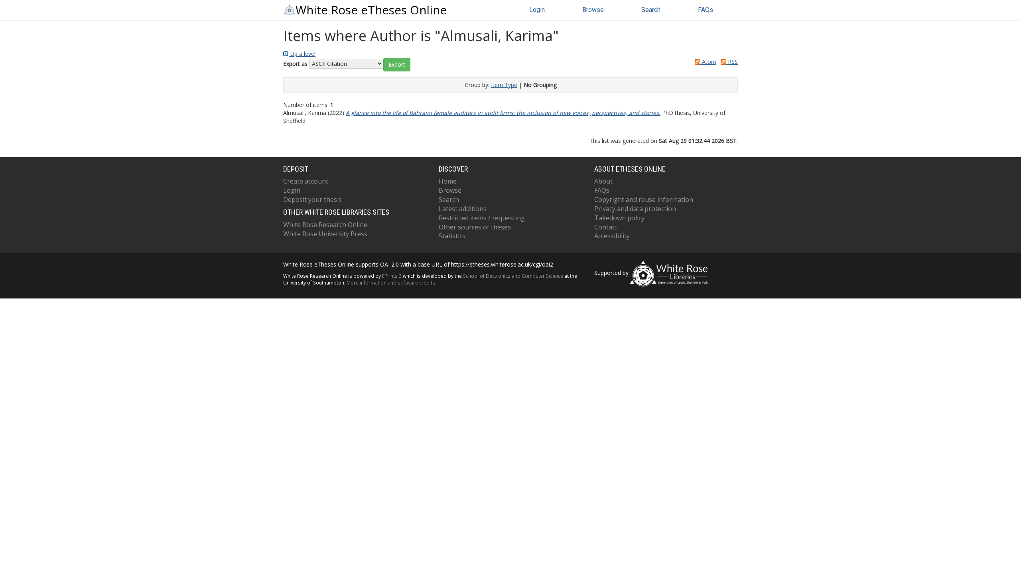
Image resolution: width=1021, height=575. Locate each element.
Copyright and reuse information (643, 199)
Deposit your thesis (312, 199)
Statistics (452, 235)
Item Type (504, 85)
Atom (708, 61)
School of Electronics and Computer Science (513, 276)
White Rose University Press (325, 233)
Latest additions (463, 208)
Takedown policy (619, 217)
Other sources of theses (475, 227)
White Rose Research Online (325, 224)
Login (537, 10)
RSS (732, 61)
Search (650, 10)
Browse (593, 10)
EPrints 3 (392, 276)
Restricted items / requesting (482, 217)
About (603, 181)
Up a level (302, 53)
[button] (396, 64)
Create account (305, 181)
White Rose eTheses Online (371, 10)
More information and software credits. (391, 282)
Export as (295, 63)
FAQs (705, 10)
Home (448, 181)
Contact (605, 227)
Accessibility (612, 235)
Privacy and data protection (635, 208)
